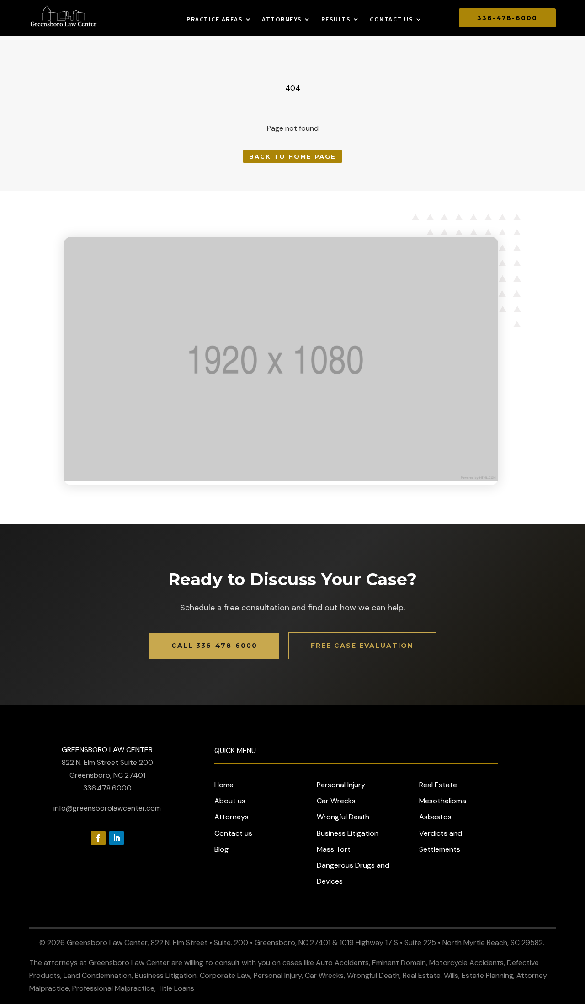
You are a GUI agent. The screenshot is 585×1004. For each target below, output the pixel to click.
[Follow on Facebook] (98, 838)
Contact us (391, 19)
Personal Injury (341, 785)
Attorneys (282, 19)
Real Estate (438, 785)
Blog (221, 849)
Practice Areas (214, 19)
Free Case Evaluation (362, 645)
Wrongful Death (343, 817)
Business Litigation (347, 833)
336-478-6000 (507, 17)
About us (229, 801)
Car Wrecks (336, 801)
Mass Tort (334, 849)
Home (224, 785)
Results (336, 19)
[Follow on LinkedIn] (116, 838)
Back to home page (292, 156)
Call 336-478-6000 (214, 645)
